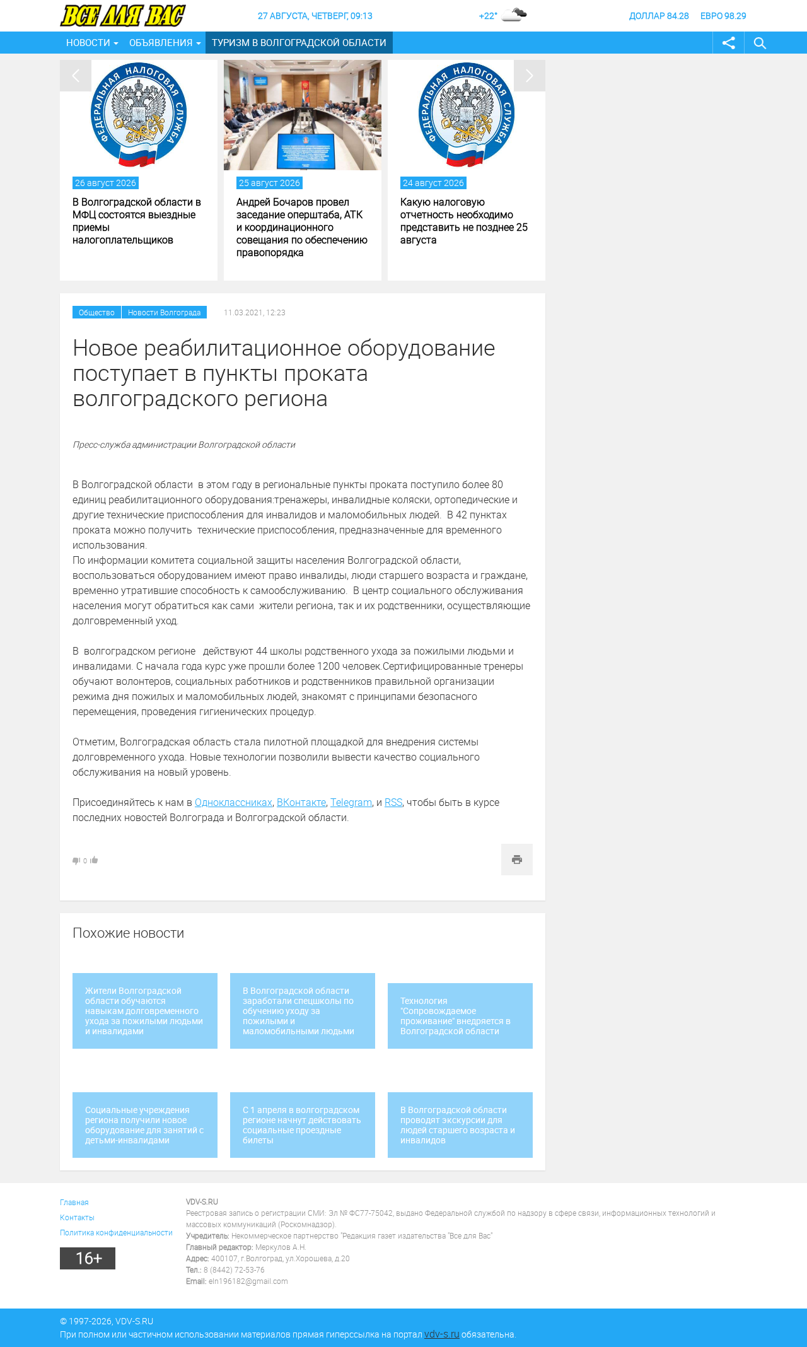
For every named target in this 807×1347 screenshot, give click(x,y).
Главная (74, 1202)
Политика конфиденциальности (116, 1232)
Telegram (351, 802)
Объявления (161, 42)
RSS (393, 802)
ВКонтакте (301, 802)
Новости (88, 42)
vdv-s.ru (442, 1334)
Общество (97, 312)
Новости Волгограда (164, 312)
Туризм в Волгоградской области (299, 42)
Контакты (77, 1217)
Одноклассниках (233, 802)
